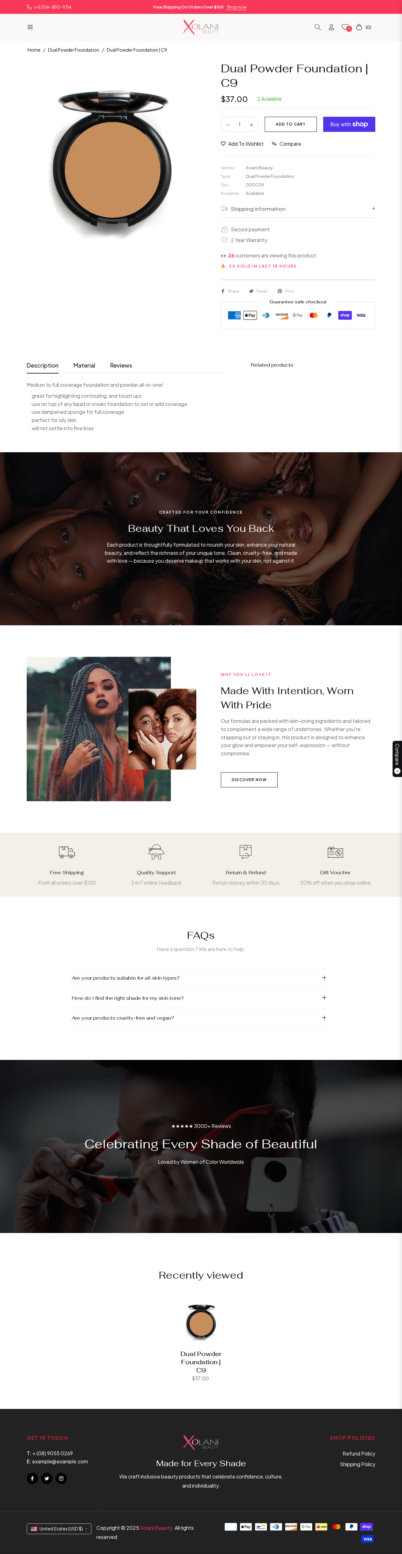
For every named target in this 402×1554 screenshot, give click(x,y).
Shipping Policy (357, 1464)
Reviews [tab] (121, 365)
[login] (331, 27)
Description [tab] (42, 365)
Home (34, 50)
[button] (318, 27)
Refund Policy (359, 1453)
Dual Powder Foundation (73, 50)
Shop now (237, 6)
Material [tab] (84, 365)
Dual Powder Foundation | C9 (201, 1362)
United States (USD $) (61, 1528)
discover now (249, 779)
